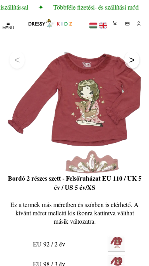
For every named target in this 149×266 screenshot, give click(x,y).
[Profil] (139, 24)
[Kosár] (115, 24)
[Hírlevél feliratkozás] (127, 24)
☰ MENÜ (8, 25)
